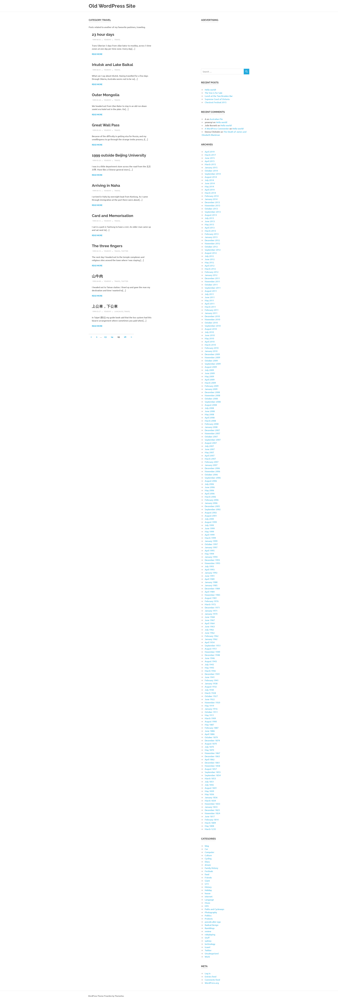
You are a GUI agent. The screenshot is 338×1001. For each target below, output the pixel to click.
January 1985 (211, 585)
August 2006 (211, 480)
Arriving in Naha (106, 185)
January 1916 (211, 708)
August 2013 (211, 215)
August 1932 (211, 686)
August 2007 (211, 442)
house (207, 893)
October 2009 (211, 360)
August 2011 (211, 291)
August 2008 (211, 404)
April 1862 (210, 759)
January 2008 (211, 427)
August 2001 (211, 515)
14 (112, 337)
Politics (208, 915)
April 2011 (210, 303)
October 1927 (211, 696)
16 (125, 337)
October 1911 (211, 712)
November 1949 (212, 651)
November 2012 (212, 243)
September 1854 (213, 775)
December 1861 (212, 762)
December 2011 (212, 278)
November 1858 (212, 765)
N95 (207, 906)
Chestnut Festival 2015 (215, 102)
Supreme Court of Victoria (217, 99)
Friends (208, 877)
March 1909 (210, 718)
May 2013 (209, 224)
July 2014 (209, 180)
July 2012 (209, 256)
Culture (208, 855)
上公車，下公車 (105, 306)
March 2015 (210, 164)
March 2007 (210, 458)
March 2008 (210, 420)
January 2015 (211, 167)
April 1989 (210, 579)
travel (117, 39)
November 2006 (212, 471)
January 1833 (211, 807)
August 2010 (211, 329)
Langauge (118, 311)
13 (105, 337)
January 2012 (211, 275)
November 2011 (212, 281)
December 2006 (212, 468)
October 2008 (211, 398)
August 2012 (211, 253)
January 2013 (211, 237)
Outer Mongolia (105, 95)
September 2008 (213, 401)
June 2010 (210, 335)
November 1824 (212, 813)
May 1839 (209, 791)
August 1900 (211, 721)
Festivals (209, 871)
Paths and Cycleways (214, 909)
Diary (207, 861)
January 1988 (211, 582)
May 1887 (209, 724)
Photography (211, 912)
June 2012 (210, 259)
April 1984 (210, 591)
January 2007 (211, 465)
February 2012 (212, 272)
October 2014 (211, 170)
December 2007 (212, 430)
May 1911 (209, 715)
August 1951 (211, 648)
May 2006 (209, 490)
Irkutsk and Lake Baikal (112, 65)
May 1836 (209, 794)
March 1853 (210, 778)
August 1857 (211, 769)
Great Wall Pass (105, 125)
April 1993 (210, 569)
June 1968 (210, 617)
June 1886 (210, 731)
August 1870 (211, 743)
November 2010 (212, 319)
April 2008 (210, 417)
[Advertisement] (225, 43)
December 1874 (212, 740)
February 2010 (212, 348)
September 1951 (213, 645)
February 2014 (212, 196)
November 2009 (212, 357)
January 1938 (211, 683)
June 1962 (210, 632)
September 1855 (213, 772)
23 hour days (103, 34)
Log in (207, 973)
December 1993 (212, 560)
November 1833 (212, 803)
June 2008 (210, 411)
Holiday (208, 890)
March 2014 (210, 192)
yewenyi (107, 39)
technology (210, 944)
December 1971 (212, 607)
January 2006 (211, 503)
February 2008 (212, 423)
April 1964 (210, 623)
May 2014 (209, 186)
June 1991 (210, 575)
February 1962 (212, 636)
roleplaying (210, 934)
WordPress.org (212, 982)
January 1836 (211, 797)
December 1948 (212, 655)
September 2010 (213, 325)
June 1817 (210, 816)
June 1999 (210, 528)
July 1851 (209, 781)
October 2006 (211, 474)
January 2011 (211, 313)
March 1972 (210, 604)
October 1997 (211, 544)
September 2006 (213, 477)
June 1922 (210, 699)
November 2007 (212, 433)
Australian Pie (216, 119)
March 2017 (210, 154)
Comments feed (212, 979)
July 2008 (209, 408)
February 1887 (212, 727)
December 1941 (212, 674)
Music (207, 902)
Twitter (124, 251)
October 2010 (211, 322)
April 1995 (210, 550)
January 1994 (211, 556)
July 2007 (209, 446)
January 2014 (211, 199)
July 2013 (209, 218)
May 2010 (209, 338)
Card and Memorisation (112, 216)
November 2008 (212, 395)
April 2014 (210, 189)
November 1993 (212, 563)
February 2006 (212, 499)
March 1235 (210, 829)
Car (206, 849)
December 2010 (212, 316)
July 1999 (209, 525)
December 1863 (212, 756)
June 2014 (210, 183)
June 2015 (210, 158)
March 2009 (210, 382)
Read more (97, 54)
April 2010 (210, 341)
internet (208, 896)
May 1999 (209, 531)
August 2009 (211, 366)
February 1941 (212, 680)
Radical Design (211, 925)
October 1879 (211, 737)
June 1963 (210, 626)
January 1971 (211, 610)
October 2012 (211, 246)
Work (207, 956)
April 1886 (210, 734)
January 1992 (211, 572)
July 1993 (209, 566)
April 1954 (210, 642)
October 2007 (211, 436)
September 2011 (213, 287)
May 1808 (209, 826)
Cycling (208, 858)
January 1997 (211, 547)
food (207, 874)
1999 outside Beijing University (119, 155)
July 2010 (209, 332)
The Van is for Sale (213, 92)
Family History (211, 868)
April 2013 (210, 227)
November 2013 (212, 205)
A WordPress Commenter (217, 128)
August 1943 (211, 661)
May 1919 (209, 705)
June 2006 (210, 487)
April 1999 (210, 534)
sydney (208, 940)
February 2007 (212, 461)
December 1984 (212, 588)
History (208, 887)
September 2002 (213, 509)
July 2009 (209, 370)
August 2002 (211, 512)
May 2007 (209, 452)
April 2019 (210, 151)
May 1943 (209, 667)
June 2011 (210, 297)
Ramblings (210, 928)
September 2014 (213, 173)
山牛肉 (97, 276)
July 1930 (209, 689)
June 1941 (210, 677)
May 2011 (209, 300)
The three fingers (107, 246)
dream (208, 864)
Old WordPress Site (112, 6)
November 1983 (212, 594)
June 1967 (210, 620)
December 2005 (212, 506)
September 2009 (213, 363)
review (208, 931)
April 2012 (210, 265)
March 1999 (210, 537)
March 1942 (210, 670)
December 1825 (212, 810)
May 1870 (209, 750)
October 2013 (211, 208)
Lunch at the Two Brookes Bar (219, 96)
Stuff (207, 937)
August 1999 (211, 522)
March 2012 (210, 268)
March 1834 (210, 800)
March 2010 (210, 344)
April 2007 (210, 455)
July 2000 (209, 518)
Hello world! (210, 89)
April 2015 (210, 161)
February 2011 (212, 310)
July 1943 (209, 664)
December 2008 (212, 392)
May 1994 (209, 553)
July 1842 (209, 784)
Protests (209, 918)
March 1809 (210, 822)
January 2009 (211, 389)
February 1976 (212, 601)
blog (207, 845)
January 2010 (211, 351)
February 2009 (212, 385)
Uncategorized (212, 953)
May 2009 (209, 376)
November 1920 (212, 702)
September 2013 (213, 211)
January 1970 (211, 613)
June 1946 (210, 658)
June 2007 (210, 449)
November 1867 (212, 753)
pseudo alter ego (213, 921)
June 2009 (210, 373)
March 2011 (210, 306)
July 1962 (209, 629)
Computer (209, 852)
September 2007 (213, 439)
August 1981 (211, 598)
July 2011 (209, 294)
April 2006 (210, 493)
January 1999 (211, 541)
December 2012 (212, 240)
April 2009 (210, 379)
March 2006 (210, 496)
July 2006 (209, 484)
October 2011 (211, 284)
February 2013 (212, 234)
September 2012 (213, 249)
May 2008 (209, 414)
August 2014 (211, 177)
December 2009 (212, 354)
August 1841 (211, 788)
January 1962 (211, 639)
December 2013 (212, 202)
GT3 (207, 883)
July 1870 (209, 746)
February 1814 (212, 819)
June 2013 (210, 221)
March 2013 (210, 230)
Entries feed (210, 976)
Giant (207, 880)
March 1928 (210, 693)
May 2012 (209, 262)
